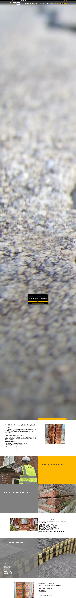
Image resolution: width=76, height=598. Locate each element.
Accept (38, 301)
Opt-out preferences (34, 303)
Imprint (43, 303)
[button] (47, 294)
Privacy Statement (39, 303)
